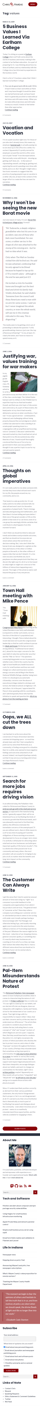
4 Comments (7, 190)
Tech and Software (16, 1198)
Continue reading (11, 110)
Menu (32, 4)
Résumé (8, 1391)
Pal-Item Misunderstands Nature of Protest (21, 978)
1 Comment (6, 343)
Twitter (8, 1399)
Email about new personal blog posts (19, 1347)
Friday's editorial (17, 1001)
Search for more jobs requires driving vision (18, 789)
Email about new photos (14, 1360)
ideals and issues (11, 646)
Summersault (15, 145)
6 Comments (7, 115)
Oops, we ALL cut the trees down (17, 722)
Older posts (20, 1129)
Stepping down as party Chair (14, 1260)
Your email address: (11, 1335)
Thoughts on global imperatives (17, 476)
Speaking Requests (12, 1394)
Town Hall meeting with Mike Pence (18, 595)
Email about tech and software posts (19, 1356)
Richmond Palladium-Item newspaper (20, 993)
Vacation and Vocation (18, 130)
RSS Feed (8, 1402)
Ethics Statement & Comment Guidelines (20, 1396)
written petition (9, 1072)
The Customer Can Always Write (18, 885)
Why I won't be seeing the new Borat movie (20, 207)
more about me (17, 1177)
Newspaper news (9, 1254)
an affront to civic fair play (26, 1077)
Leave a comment (8, 578)
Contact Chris (10, 1388)
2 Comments (7, 458)
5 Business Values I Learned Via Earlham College (16, 37)
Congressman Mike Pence (13, 627)
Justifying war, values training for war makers (20, 361)
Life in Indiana (13, 1247)
